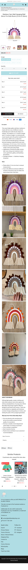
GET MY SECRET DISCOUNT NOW (14, 292)
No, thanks (14, 296)
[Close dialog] (25, 273)
